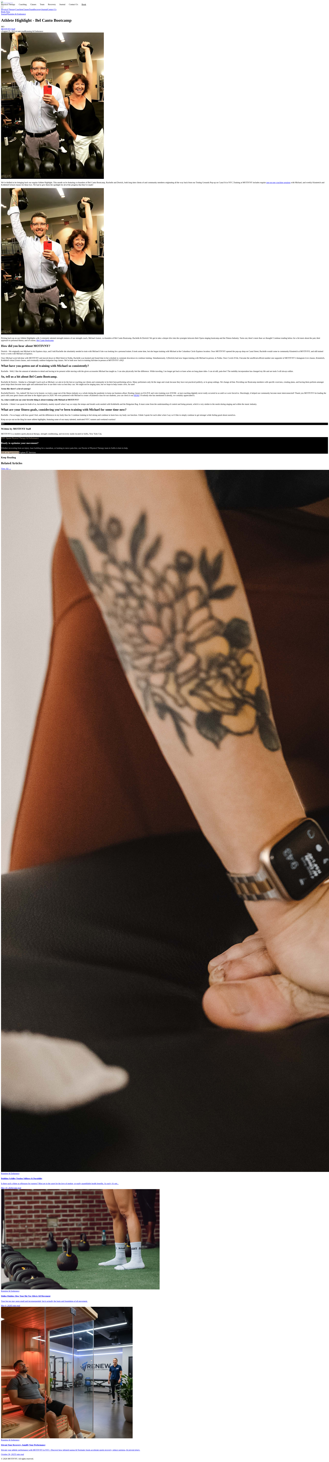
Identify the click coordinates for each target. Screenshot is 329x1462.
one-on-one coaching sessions (278, 182)
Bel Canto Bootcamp (45, 340)
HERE (136, 395)
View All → (6, 469)
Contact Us (73, 4)
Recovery (52, 4)
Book (84, 4)
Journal (62, 4)
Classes (33, 4)
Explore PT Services (27, 452)
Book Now (5, 12)
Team (42, 4)
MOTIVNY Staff (8, 29)
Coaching (23, 4)
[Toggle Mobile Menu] (2, 7)
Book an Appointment (10, 452)
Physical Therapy (8, 4)
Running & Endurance (16, 14)
